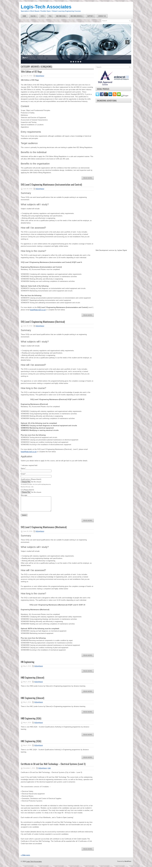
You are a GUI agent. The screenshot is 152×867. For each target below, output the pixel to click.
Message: (24, 495)
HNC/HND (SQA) (61, 16)
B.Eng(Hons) (40, 76)
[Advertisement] (113, 139)
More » (25, 57)
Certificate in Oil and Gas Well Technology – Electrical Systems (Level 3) (53, 764)
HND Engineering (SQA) (31, 718)
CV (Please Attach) (27, 490)
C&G (49, 768)
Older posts (25, 855)
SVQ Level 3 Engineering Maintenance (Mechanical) (44, 527)
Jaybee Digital (122, 250)
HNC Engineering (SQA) (31, 741)
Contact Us (102, 16)
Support (90, 16)
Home (24, 16)
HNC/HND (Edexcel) (77, 16)
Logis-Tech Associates (46, 6)
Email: (23, 474)
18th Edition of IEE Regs (31, 71)
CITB (43, 16)
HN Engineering (27, 662)
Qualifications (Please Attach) (31, 479)
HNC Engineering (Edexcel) (32, 698)
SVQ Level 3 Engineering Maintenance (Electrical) (43, 321)
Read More (87, 178)
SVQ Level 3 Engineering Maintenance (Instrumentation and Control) (51, 184)
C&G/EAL (34, 16)
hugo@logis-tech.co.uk (38, 310)
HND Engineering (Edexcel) (32, 677)
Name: (23, 468)
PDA (50, 16)
